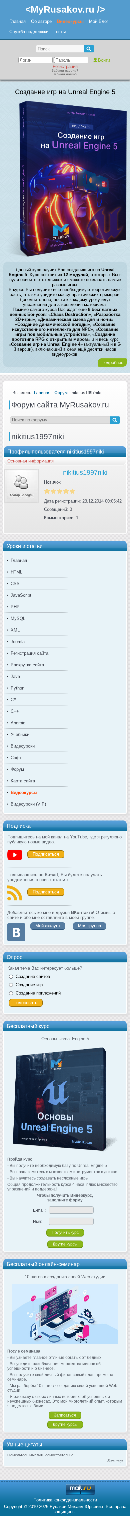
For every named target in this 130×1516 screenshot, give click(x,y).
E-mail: (39, 1210)
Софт (16, 757)
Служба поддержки (28, 31)
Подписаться (46, 854)
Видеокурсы (70, 21)
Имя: (37, 1221)
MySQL (18, 618)
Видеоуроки (23, 746)
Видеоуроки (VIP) (28, 804)
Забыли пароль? (65, 70)
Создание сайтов (33, 976)
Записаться (65, 1415)
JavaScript (21, 595)
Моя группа (89, 925)
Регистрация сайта (29, 653)
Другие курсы (65, 1244)
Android (18, 722)
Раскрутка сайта (27, 664)
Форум (17, 769)
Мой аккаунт (47, 925)
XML (15, 630)
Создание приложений (38, 993)
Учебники (20, 734)
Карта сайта (23, 780)
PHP (15, 606)
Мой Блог (98, 21)
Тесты (60, 31)
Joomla (18, 641)
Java (15, 676)
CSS (15, 583)
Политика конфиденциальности (65, 1499)
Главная (17, 21)
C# (13, 699)
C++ (15, 711)
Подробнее (112, 362)
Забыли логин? (65, 74)
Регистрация (65, 66)
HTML (16, 572)
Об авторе (41, 21)
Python (17, 688)
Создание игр (29, 984)
